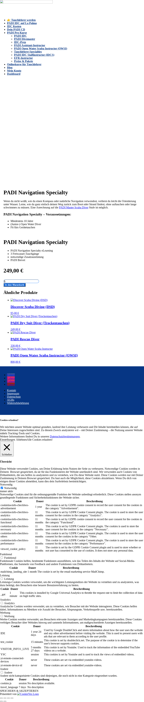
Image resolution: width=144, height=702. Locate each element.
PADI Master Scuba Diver (73, 207)
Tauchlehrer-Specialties (28, 51)
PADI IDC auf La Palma (22, 23)
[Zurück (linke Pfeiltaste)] (1, 701)
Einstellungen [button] (7, 439)
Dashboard (13, 73)
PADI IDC (20, 35)
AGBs (10, 399)
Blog (9, 67)
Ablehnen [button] (21, 439)
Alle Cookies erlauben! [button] (40, 439)
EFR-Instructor (23, 58)
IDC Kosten (14, 26)
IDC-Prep (20, 42)
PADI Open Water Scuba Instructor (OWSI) (40, 48)
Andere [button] (4, 668)
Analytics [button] (5, 599)
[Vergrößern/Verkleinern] (1, 698)
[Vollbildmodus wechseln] (5, 698)
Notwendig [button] (6, 484)
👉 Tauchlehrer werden (21, 19)
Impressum (13, 393)
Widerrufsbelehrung (18, 403)
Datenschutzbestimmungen (65, 436)
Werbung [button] (5, 612)
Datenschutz (14, 396)
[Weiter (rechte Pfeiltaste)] (5, 701)
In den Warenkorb (14, 285)
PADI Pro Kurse (17, 32)
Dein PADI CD (16, 29)
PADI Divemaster (24, 38)
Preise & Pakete (23, 61)
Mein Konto (14, 70)
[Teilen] (8, 698)
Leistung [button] (5, 575)
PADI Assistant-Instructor (29, 45)
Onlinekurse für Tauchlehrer (24, 64)
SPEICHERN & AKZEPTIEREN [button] (19, 690)
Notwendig (10, 488)
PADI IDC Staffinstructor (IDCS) (34, 54)
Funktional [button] (6, 554)
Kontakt (11, 390)
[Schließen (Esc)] (12, 698)
